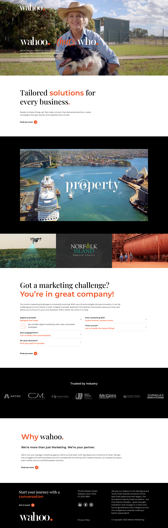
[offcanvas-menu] (146, 7)
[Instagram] (91, 504)
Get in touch (24, 505)
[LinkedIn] (80, 504)
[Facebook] (85, 504)
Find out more (26, 122)
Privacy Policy (84, 520)
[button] (84, 185)
